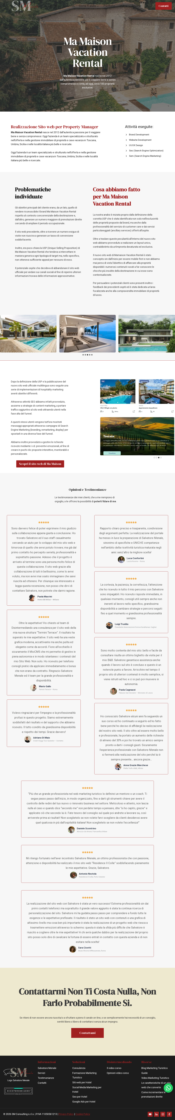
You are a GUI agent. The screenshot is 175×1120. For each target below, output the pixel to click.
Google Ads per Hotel (83, 1101)
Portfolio (109, 6)
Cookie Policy (82, 1114)
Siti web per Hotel (81, 1082)
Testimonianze (46, 1077)
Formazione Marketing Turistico (84, 1075)
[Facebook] (169, 1114)
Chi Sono (55, 6)
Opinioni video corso (118, 1073)
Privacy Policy (66, 1114)
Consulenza (78, 1068)
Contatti (163, 6)
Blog (149, 6)
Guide (144, 1073)
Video (123, 6)
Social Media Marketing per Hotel (86, 1089)
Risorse (136, 6)
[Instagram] (162, 1114)
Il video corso (114, 1068)
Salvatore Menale (47, 1068)
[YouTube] (150, 1114)
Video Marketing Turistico (155, 1077)
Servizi (70, 6)
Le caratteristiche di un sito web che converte (156, 1085)
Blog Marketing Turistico (154, 1068)
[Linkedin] (156, 1114)
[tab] (83, 354)
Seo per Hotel (79, 1096)
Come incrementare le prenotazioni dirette (153, 1094)
